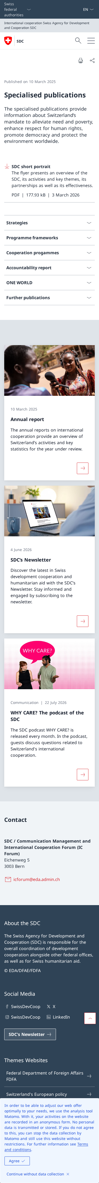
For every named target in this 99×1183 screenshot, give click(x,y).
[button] (90, 1018)
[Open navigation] (91, 40)
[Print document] (80, 60)
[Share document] (92, 60)
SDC (20, 41)
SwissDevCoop (25, 1006)
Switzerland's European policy (36, 1094)
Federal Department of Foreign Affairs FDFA (44, 1076)
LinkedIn (61, 1017)
